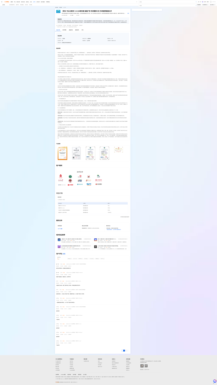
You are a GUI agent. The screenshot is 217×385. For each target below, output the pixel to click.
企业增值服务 (128, 362)
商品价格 (71, 29)
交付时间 (59, 40)
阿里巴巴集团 (58, 376)
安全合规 (57, 368)
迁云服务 (127, 364)
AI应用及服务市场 (12, 4)
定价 (31, 1)
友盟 (102, 376)
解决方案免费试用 (115, 362)
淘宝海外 (116, 376)
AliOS (94, 376)
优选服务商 (80, 25)
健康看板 (127, 368)
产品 (14, 1)
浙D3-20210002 (97, 378)
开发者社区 (100, 362)
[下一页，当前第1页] (127, 350)
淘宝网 (62, 376)
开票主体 (59, 42)
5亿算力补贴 (114, 366)
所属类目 (84, 40)
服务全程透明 (69, 25)
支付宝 (109, 376)
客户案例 (64, 29)
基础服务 (127, 361)
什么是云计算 (58, 361)
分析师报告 (58, 370)
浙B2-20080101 (82, 378)
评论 (82, 29)
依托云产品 (84, 38)
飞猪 (87, 376)
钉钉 (107, 376)
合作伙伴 (38, 1)
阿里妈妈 (84, 376)
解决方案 (18, 1)
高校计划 (113, 364)
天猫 (65, 376)
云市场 (34, 1)
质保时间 (109, 38)
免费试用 (71, 362)
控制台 (208, 1)
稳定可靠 (57, 366)
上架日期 (109, 40)
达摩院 (112, 376)
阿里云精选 (22, 4)
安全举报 (74, 374)
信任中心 (127, 370)
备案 (205, 1)
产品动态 (71, 364)
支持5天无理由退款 (75, 25)
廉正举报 (69, 374)
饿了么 (123, 376)
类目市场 (17, 4)
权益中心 (27, 1)
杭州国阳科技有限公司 (123, 245)
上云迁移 (64, 7)
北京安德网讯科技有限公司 (87, 245)
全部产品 (71, 361)
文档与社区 (23, 1)
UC (100, 376)
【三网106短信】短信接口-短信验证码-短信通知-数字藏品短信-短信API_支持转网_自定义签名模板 (108, 245)
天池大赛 (99, 364)
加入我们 (85, 374)
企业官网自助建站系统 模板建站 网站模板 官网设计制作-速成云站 (71, 245)
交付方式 (59, 38)
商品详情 (58, 29)
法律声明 (57, 374)
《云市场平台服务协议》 (117, 229)
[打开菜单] (2, 2)
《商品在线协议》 (109, 229)
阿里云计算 (90, 376)
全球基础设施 (58, 362)
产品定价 (71, 366)
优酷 (105, 376)
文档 (99, 361)
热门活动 (26, 4)
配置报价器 (72, 368)
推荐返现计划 (114, 368)
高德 (98, 376)
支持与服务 (43, 1)
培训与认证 (100, 366)
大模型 (11, 1)
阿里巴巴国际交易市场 (75, 376)
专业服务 (60, 7)
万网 (96, 376)
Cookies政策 (63, 374)
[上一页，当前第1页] (122, 350)
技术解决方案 (86, 361)
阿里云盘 (120, 376)
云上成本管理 (72, 370)
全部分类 (56, 7)
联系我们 (79, 374)
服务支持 (77, 29)
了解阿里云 (48, 1)
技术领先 (57, 364)
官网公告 (127, 366)
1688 (81, 376)
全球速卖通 (68, 376)
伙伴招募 (30, 4)
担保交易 (64, 25)
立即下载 (59, 228)
